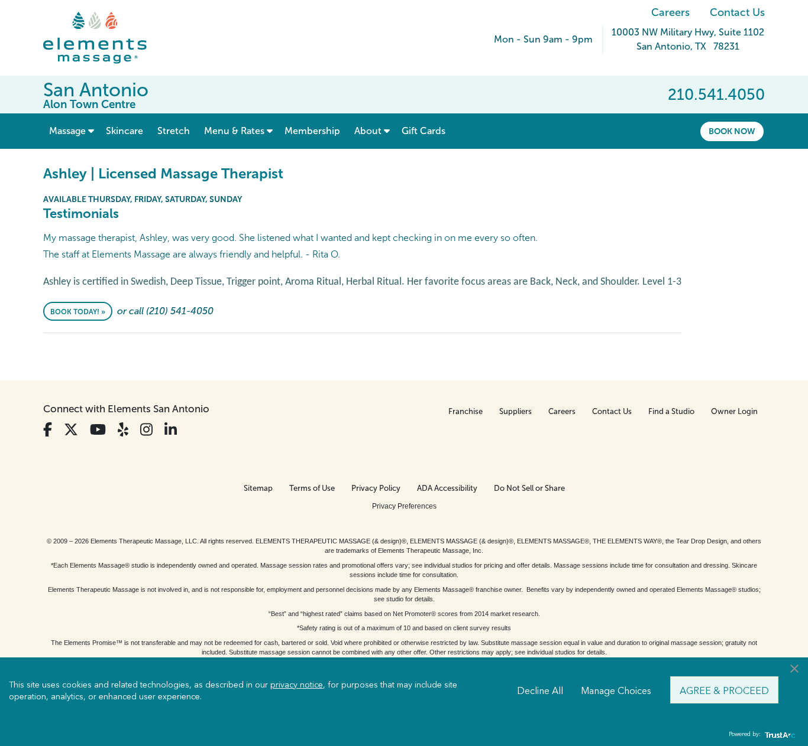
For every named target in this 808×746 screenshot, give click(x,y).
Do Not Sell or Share (529, 488)
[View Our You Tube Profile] (98, 429)
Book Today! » (77, 312)
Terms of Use (312, 488)
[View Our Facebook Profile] (47, 429)
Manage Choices (616, 689)
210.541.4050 (716, 94)
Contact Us (737, 12)
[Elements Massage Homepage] (103, 38)
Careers (670, 12)
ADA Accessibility (447, 488)
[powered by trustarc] (778, 734)
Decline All (540, 689)
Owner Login (734, 411)
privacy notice (296, 684)
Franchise (465, 411)
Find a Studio (671, 411)
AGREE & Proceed (724, 689)
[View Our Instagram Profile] (146, 429)
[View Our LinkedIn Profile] (171, 429)
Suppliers (515, 411)
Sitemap (258, 488)
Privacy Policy (375, 488)
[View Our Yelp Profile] (123, 429)
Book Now (732, 131)
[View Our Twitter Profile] (71, 429)
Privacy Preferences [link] (404, 506)
